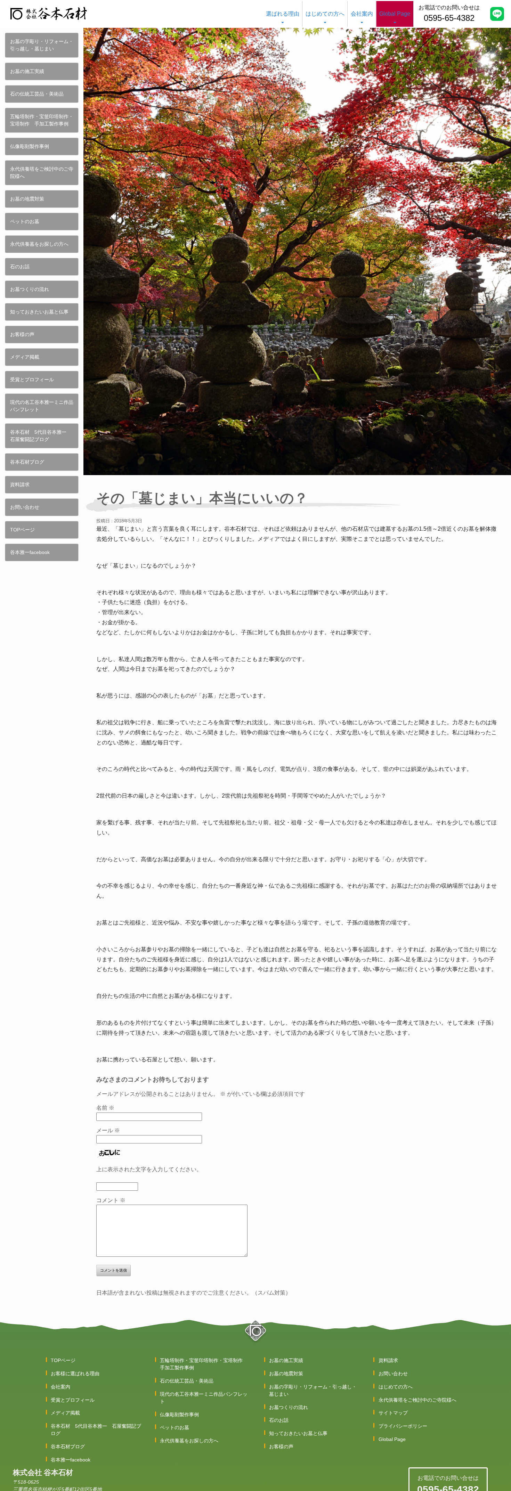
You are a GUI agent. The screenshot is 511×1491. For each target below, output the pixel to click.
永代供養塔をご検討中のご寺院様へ (41, 172)
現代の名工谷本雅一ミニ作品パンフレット (41, 405)
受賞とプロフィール (32, 379)
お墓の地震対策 (27, 199)
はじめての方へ (325, 14)
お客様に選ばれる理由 (75, 1373)
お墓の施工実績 (27, 71)
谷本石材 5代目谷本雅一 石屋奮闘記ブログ (40, 435)
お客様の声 (22, 334)
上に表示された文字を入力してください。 (149, 1169)
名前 (105, 1108)
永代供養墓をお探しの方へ (39, 244)
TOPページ (22, 529)
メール (108, 1130)
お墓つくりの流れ (29, 289)
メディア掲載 (24, 357)
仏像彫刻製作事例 (29, 146)
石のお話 (20, 266)
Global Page (394, 14)
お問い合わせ (24, 507)
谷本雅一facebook (30, 552)
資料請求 (20, 484)
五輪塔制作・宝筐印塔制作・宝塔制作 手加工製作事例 (41, 120)
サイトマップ (393, 1413)
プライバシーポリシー (403, 1426)
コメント (110, 1200)
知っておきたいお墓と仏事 (39, 312)
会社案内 (362, 14)
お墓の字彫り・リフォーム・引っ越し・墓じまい (41, 45)
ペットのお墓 (24, 221)
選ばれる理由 (282, 14)
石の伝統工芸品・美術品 (37, 94)
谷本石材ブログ (27, 462)
